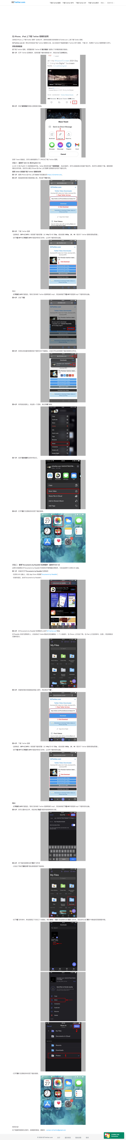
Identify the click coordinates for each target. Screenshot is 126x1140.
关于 (58, 1138)
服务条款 (68, 1138)
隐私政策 (78, 1138)
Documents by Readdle (49, 574)
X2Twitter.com (51, 631)
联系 (87, 1138)
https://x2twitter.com (55, 175)
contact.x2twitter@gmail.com (56, 1130)
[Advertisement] (63, 21)
